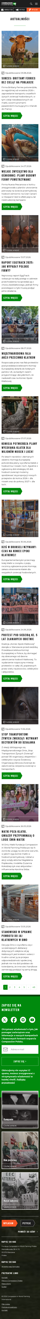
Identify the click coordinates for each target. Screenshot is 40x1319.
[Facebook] (14, 1020)
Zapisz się (19, 1061)
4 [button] (19, 987)
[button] (28, 987)
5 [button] (24, 987)
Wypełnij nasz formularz (11, 1267)
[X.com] (5, 1020)
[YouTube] (32, 1020)
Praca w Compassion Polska (12, 1281)
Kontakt (5, 1278)
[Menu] (36, 4)
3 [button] (14, 987)
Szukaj (4, 1287)
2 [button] (9, 987)
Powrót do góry (26, 1231)
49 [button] (33, 987)
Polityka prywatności (9, 1307)
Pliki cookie (6, 1304)
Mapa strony (6, 1284)
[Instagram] (23, 1020)
